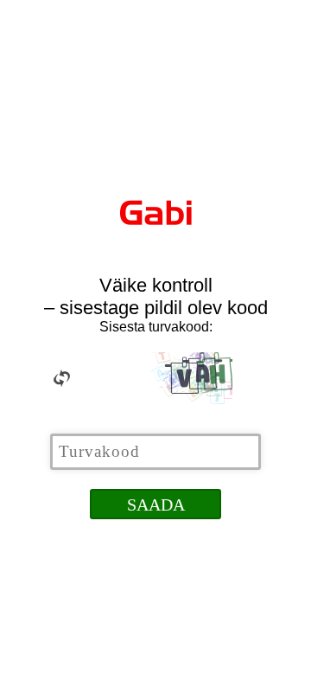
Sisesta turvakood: (156, 326)
